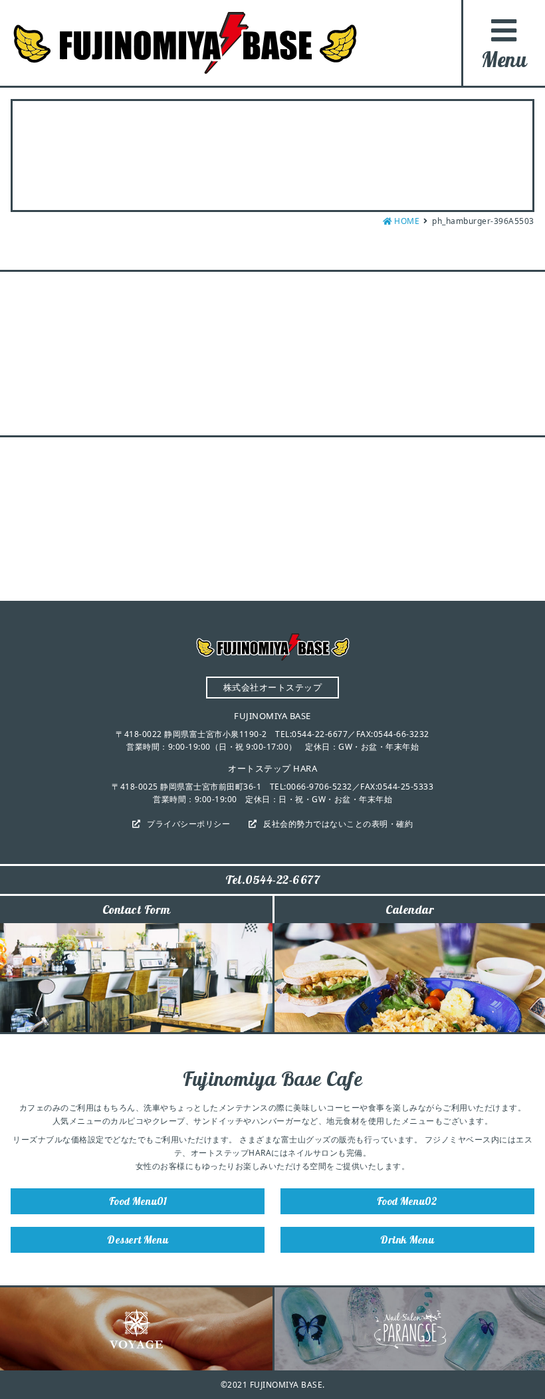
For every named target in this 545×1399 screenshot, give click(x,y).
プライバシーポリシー (188, 823)
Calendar (409, 909)
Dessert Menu (137, 1239)
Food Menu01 (138, 1201)
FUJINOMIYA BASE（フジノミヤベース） (185, 43)
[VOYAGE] (136, 1328)
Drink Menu (407, 1239)
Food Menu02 (407, 1201)
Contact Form (136, 909)
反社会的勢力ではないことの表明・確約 (338, 823)
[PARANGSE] (409, 1328)
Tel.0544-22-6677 (272, 879)
